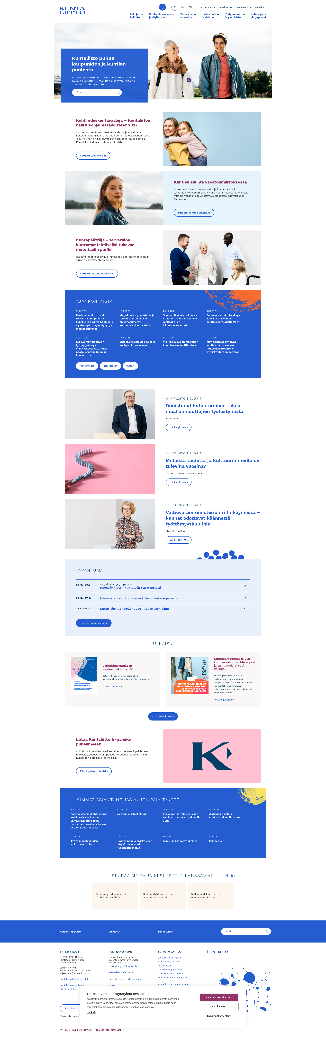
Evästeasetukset (219, 1015)
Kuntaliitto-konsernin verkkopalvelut (93, 1029)
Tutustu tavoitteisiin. (93, 155)
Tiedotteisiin (110, 366)
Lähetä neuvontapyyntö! (79, 1008)
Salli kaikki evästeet (219, 997)
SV (182, 7)
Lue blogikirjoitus (178, 427)
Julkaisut (114, 931)
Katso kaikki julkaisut (163, 716)
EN (190, 7)
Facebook (227, 875)
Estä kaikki (219, 1006)
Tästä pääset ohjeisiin (94, 771)
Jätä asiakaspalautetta (121, 972)
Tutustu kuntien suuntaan (194, 212)
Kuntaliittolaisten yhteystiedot (125, 979)
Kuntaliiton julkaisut (168, 961)
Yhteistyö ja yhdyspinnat (258, 16)
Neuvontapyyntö (70, 931)
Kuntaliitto (260, 7)
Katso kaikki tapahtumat (94, 623)
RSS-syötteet (165, 965)
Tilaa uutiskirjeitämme (170, 969)
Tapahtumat (165, 931)
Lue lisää (91, 1012)
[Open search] (162, 7)
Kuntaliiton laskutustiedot (74, 979)
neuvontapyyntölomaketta (123, 966)
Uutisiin (130, 366)
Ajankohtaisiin (87, 366)
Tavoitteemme (243, 7)
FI (175, 7)
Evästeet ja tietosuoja (169, 957)
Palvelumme (225, 7)
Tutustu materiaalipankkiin (97, 273)
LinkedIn (232, 875)
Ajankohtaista (207, 7)
